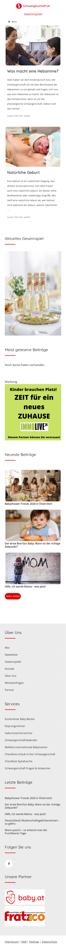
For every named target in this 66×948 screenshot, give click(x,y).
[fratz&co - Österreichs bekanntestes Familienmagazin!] (25, 925)
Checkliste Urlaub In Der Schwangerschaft (30, 754)
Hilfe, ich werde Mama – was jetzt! (25, 586)
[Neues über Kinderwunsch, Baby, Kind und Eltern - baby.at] (25, 903)
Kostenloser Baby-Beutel (19, 719)
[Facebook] (9, 864)
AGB (23, 942)
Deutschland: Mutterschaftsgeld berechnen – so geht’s (32, 822)
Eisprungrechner (15, 726)
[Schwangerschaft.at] (33, 4)
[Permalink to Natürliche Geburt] (33, 166)
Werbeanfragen (14, 683)
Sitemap (34, 942)
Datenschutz (49, 942)
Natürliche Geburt (23, 172)
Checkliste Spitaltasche (18, 761)
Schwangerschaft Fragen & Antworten (27, 768)
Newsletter (11, 654)
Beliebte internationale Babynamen (26, 747)
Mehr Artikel (13, 596)
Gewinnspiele (33, 14)
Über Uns (10, 676)
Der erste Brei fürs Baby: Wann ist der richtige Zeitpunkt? (32, 545)
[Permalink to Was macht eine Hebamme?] (33, 64)
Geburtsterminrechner (19, 733)
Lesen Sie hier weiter (18, 115)
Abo (7, 647)
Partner (9, 690)
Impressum (12, 942)
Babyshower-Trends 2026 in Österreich (28, 504)
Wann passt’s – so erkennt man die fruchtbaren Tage (26, 831)
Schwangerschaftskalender (21, 740)
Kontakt (9, 669)
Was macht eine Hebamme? (32, 71)
